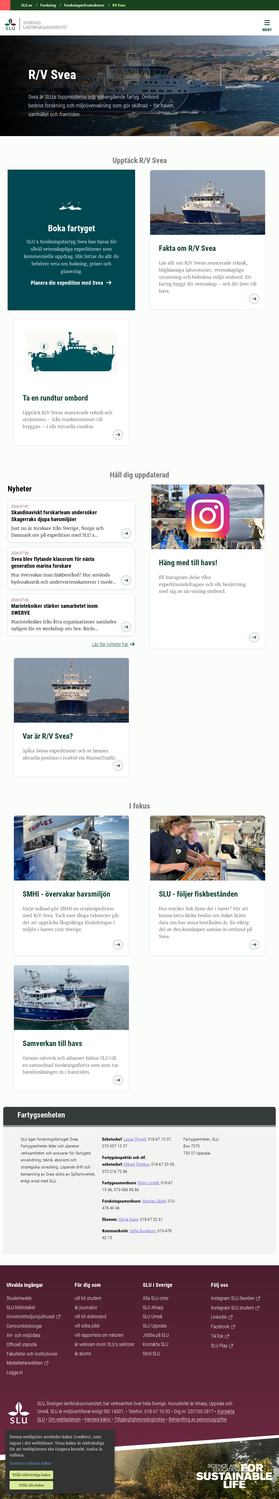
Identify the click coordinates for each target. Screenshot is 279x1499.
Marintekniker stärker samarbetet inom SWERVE (54, 609)
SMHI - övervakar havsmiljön (66, 894)
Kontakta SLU (155, 1344)
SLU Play (219, 1345)
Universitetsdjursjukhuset (31, 1316)
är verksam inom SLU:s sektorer (104, 1344)
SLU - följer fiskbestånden (198, 894)
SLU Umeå (152, 1316)
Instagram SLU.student (232, 1308)
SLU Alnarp (153, 1307)
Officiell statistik (22, 1344)
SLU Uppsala (154, 1326)
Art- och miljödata (23, 1335)
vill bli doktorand (90, 1316)
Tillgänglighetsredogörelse (140, 1419)
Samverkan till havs (52, 1043)
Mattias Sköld (154, 1201)
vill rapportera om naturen (99, 1335)
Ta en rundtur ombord (55, 397)
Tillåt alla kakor (31, 1485)
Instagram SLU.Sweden (232, 1298)
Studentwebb (19, 1298)
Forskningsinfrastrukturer (84, 5)
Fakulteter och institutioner (32, 1354)
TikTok (217, 1336)
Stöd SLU (151, 1353)
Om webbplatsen (64, 1419)
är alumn (83, 1353)
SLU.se (26, 5)
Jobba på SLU (156, 1335)
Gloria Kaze (128, 1219)
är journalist (86, 1307)
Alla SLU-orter (155, 1298)
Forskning (48, 5)
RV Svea (119, 5)
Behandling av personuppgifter (198, 1419)
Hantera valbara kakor (30, 1463)
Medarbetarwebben (25, 1363)
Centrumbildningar (24, 1326)
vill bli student (88, 1298)
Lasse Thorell (135, 1139)
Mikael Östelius (136, 1164)
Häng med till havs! (188, 562)
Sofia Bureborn (143, 1230)
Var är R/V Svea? (48, 736)
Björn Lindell (148, 1182)
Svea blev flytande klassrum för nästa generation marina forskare (52, 562)
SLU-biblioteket (21, 1307)
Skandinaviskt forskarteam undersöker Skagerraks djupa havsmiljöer (54, 515)
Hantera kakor (98, 1419)
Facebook (220, 1326)
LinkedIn (219, 1317)
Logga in (15, 1372)
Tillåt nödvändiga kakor (31, 1475)
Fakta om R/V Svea (187, 248)
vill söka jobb (87, 1326)
